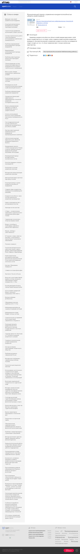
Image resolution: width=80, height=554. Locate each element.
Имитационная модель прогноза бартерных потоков (13, 178)
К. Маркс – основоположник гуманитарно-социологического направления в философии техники (13, 213)
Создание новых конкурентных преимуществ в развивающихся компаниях (13, 191)
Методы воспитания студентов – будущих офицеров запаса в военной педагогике (13, 438)
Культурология (73, 537)
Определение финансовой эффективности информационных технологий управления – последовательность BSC (13, 99)
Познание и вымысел (10, 244)
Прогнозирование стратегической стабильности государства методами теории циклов (13, 478)
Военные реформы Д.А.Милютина (10, 298)
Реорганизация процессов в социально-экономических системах (12, 79)
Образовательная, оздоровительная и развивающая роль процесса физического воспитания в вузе (13, 426)
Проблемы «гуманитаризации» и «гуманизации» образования (13, 432)
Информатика (60, 537)
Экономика (64, 533)
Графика (72, 539)
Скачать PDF (42, 30)
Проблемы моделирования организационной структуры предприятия (12, 45)
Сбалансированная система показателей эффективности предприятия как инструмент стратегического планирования (13, 66)
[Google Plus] (52, 55)
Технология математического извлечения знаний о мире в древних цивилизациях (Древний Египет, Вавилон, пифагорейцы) (13, 250)
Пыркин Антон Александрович (36, 536)
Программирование (71, 531)
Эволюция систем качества (12, 207)
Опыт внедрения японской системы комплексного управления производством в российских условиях (13, 124)
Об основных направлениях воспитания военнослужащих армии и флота (12, 517)
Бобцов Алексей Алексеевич (36, 532)
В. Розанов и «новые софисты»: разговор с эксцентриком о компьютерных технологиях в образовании (13, 238)
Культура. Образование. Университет (11, 266)
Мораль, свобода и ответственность (10, 231)
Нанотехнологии (60, 535)
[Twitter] (45, 55)
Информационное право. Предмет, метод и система (12, 313)
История (57, 539)
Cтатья (20, 6)
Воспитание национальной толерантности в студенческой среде (13, 382)
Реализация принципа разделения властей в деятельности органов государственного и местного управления (13, 327)
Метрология (58, 541)
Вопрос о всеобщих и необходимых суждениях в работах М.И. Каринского (12, 226)
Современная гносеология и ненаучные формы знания (12, 220)
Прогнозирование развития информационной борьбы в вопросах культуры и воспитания (12, 470)
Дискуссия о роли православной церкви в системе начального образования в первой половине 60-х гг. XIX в (13, 280)
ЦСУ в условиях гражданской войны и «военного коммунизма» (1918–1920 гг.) (12, 292)
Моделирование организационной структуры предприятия (12, 52)
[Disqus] (52, 78)
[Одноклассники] (47, 55)
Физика (66, 541)
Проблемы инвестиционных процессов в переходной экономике (12, 58)
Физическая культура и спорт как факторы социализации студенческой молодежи (13, 407)
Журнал (15, 6)
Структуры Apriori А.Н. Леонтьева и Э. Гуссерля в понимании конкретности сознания (13, 335)
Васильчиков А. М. (42, 25)
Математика (64, 539)
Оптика (57, 531)
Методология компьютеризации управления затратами (13, 173)
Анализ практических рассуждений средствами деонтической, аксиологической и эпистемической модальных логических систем (13, 258)
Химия (76, 539)
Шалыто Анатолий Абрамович (36, 534)
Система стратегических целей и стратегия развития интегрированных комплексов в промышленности (13, 38)
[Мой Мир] (49, 55)
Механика (57, 533)
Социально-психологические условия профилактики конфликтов (12, 342)
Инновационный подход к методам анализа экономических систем (12, 157)
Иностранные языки (61, 543)
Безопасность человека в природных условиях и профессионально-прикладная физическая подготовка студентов (13, 461)
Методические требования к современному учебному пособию (12, 360)
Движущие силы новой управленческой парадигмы (12, 19)
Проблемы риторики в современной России (11, 354)
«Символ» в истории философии (13, 270)
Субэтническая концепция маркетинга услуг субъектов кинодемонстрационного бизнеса (12, 140)
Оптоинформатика (73, 533)
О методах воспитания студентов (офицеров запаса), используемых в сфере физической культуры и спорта (13, 400)
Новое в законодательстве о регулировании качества (12, 203)
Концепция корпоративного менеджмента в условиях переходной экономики (12, 25)
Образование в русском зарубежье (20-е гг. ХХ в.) (11, 303)
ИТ (61, 531)
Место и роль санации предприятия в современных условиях (12, 73)
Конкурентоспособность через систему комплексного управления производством (13, 197)
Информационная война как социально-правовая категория (13, 308)
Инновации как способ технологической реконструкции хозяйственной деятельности (13, 86)
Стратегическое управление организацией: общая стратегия (13, 31)
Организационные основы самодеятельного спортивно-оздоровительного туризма (13, 453)
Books (6, 6)
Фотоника (74, 541)
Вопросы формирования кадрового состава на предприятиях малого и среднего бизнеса (11, 108)
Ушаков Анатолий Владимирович (37, 530)
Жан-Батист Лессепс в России (13, 274)
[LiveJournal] (50, 55)
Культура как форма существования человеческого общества (13, 348)
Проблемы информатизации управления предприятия (12, 92)
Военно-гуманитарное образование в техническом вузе (12, 413)
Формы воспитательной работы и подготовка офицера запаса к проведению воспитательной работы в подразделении (13, 446)
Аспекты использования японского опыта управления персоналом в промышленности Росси (13, 116)
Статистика (75, 535)
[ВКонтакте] (44, 55)
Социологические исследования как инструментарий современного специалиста (13, 319)
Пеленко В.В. (32, 537)
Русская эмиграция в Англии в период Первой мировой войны (13, 286)
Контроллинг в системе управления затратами (11, 168)
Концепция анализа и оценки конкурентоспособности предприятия (12, 184)
